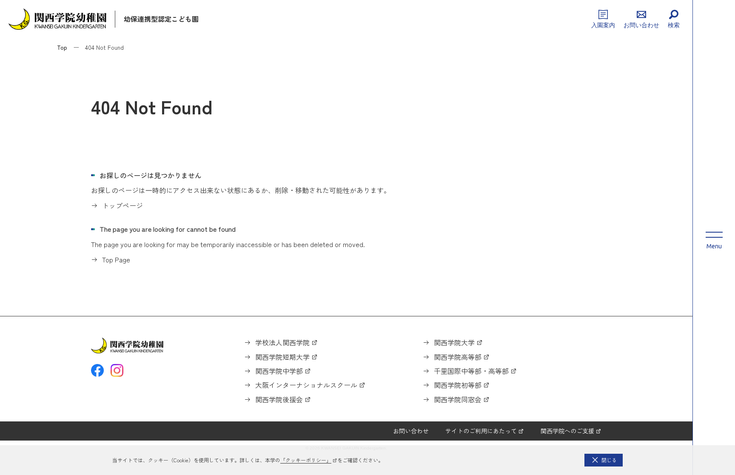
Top (62, 47)
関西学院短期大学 (282, 357)
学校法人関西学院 (282, 342)
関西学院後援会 (279, 399)
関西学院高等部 (457, 357)
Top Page (116, 259)
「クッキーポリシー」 (305, 460)
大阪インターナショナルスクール (306, 385)
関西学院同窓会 (457, 399)
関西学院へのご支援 (567, 431)
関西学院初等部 (457, 385)
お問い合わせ (411, 431)
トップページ (122, 205)
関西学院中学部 (279, 371)
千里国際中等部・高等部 (471, 371)
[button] (603, 460)
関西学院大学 (454, 342)
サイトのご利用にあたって (481, 431)
